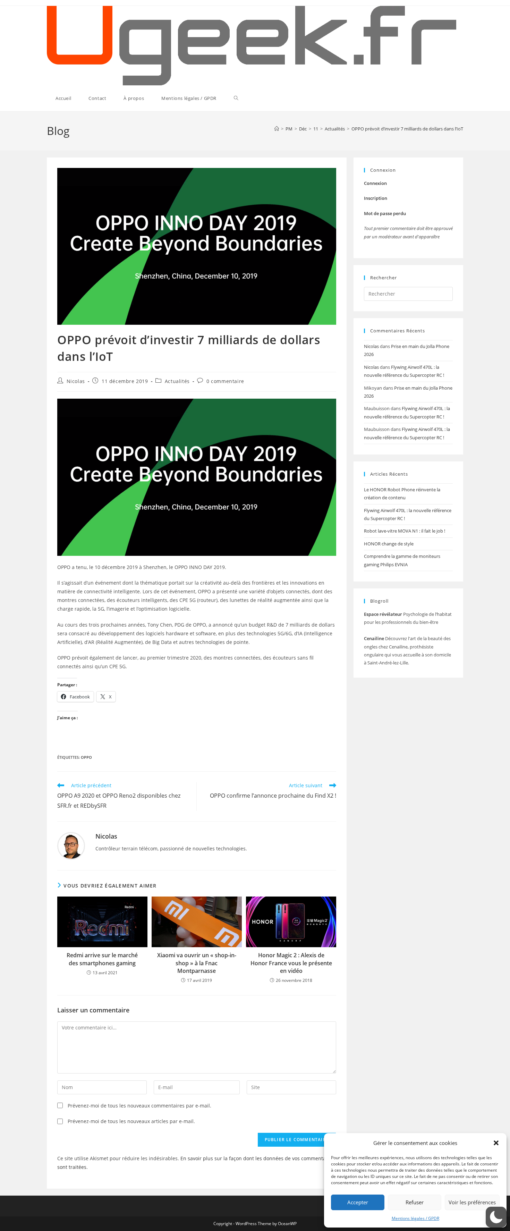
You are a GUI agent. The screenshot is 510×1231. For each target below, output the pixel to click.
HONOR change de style (389, 544)
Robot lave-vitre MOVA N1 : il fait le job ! (404, 531)
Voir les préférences (472, 1202)
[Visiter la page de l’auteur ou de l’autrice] (71, 845)
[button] (496, 1142)
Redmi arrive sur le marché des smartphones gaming (102, 959)
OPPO (86, 757)
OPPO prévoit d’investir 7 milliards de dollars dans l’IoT (407, 129)
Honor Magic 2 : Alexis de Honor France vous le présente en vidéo (291, 963)
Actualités (177, 381)
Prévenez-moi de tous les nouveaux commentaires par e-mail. (139, 1105)
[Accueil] (276, 129)
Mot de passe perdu (385, 213)
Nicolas (76, 381)
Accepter (357, 1202)
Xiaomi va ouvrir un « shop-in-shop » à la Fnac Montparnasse (196, 963)
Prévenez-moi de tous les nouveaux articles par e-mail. (131, 1121)
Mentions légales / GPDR (415, 1218)
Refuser (415, 1202)
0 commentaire (225, 381)
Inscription (375, 198)
